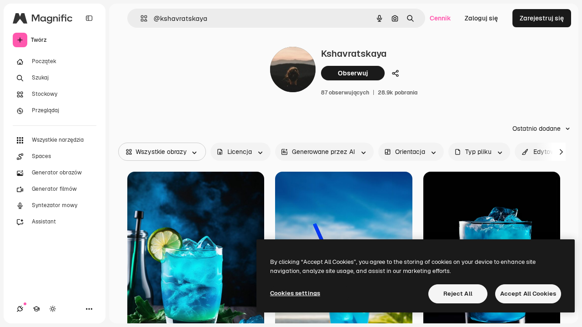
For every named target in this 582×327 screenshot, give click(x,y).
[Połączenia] (20, 309)
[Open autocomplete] (140, 18)
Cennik (440, 18)
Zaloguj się (481, 18)
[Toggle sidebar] (89, 18)
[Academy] (36, 309)
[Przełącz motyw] (52, 309)
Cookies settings (295, 293)
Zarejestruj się (542, 18)
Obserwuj (353, 73)
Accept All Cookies (528, 293)
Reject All (457, 293)
